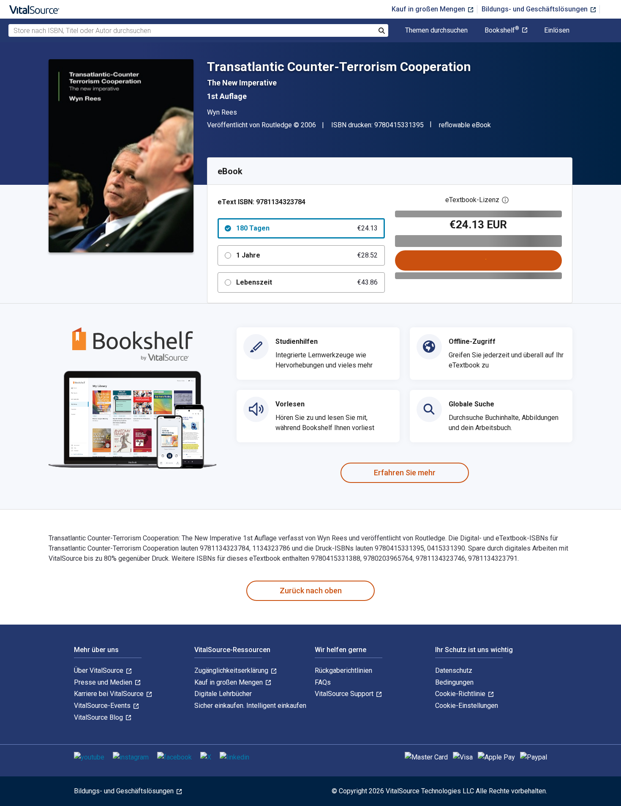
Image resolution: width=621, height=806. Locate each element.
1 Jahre (307, 255)
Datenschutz (453, 670)
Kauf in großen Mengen (429, 9)
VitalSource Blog (99, 717)
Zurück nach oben (311, 590)
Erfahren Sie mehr (405, 472)
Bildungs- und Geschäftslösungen (535, 9)
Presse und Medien (104, 682)
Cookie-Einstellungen (466, 706)
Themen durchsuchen (436, 30)
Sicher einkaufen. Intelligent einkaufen (250, 706)
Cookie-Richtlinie (461, 694)
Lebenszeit (307, 282)
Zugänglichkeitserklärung (232, 670)
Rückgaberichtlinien (343, 670)
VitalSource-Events (103, 706)
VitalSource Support (345, 694)
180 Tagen (307, 228)
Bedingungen (454, 682)
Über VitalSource (99, 670)
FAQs (323, 682)
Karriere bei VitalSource (109, 694)
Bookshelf (502, 30)
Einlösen (556, 30)
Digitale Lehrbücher (223, 694)
